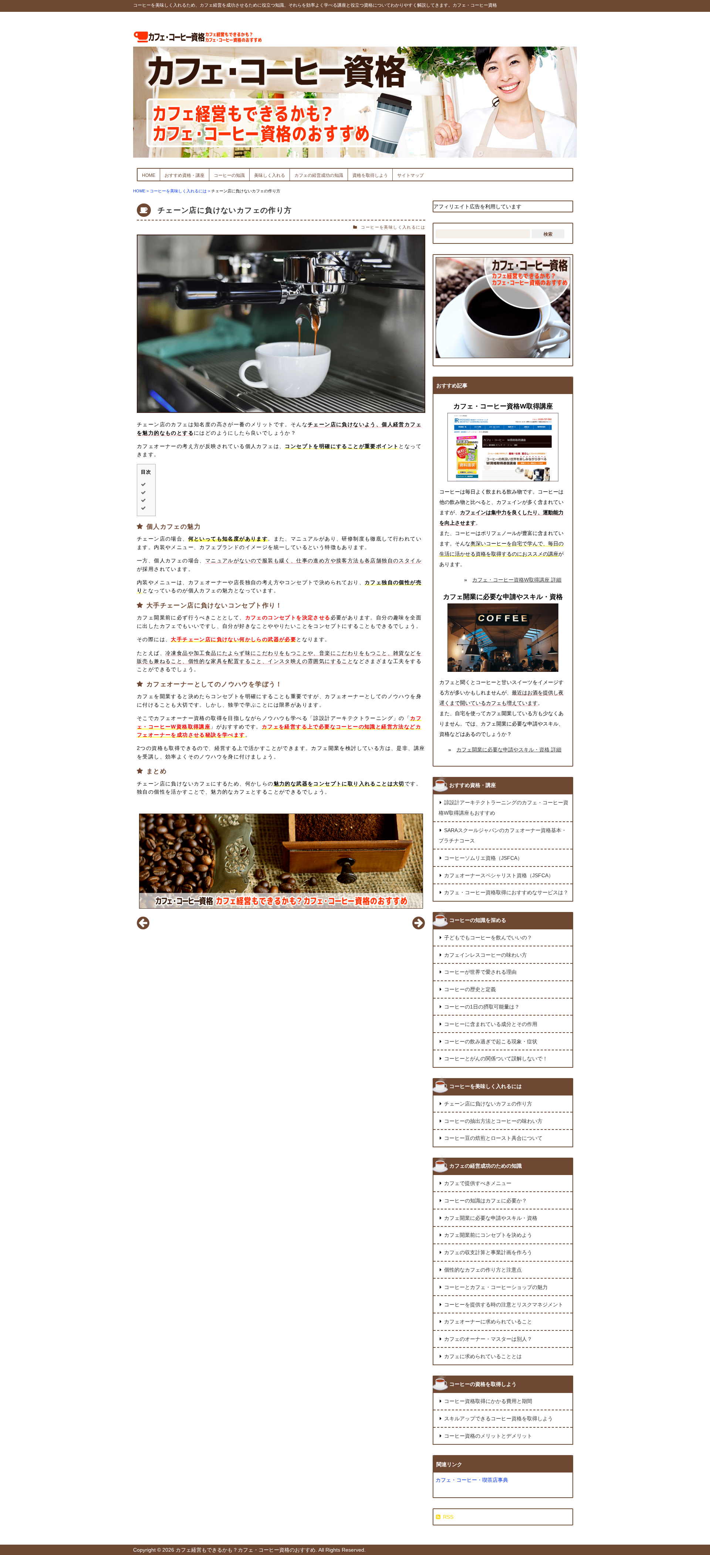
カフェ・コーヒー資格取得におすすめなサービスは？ (506, 892)
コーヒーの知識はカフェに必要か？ (485, 1201)
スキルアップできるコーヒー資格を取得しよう (498, 1418)
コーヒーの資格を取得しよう (483, 1384)
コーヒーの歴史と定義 (470, 989)
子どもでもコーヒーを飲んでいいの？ (488, 937)
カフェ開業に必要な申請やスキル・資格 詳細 (508, 750)
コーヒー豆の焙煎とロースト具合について (493, 1138)
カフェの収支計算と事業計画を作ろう (488, 1252)
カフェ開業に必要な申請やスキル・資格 (490, 1218)
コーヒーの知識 (229, 175)
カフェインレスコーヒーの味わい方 (485, 955)
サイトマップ (410, 175)
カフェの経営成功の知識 (318, 175)
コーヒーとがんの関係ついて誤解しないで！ (496, 1058)
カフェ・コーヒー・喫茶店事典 (472, 1480)
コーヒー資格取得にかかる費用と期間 (488, 1401)
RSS (448, 1517)
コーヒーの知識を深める (477, 920)
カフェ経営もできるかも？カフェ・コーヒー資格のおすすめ (245, 1550)
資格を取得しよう (370, 175)
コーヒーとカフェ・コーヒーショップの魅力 (496, 1287)
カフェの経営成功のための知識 (485, 1166)
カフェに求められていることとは (483, 1356)
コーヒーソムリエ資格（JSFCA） (483, 858)
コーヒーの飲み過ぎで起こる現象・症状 (490, 1041)
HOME (148, 175)
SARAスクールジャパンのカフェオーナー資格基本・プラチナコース (503, 835)
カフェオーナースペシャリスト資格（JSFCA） (499, 875)
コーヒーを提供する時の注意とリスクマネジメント (503, 1304)
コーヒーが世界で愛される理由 (480, 972)
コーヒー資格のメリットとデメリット (488, 1436)
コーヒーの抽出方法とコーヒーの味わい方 (493, 1121)
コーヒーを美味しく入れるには (393, 227)
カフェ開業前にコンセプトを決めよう (488, 1235)
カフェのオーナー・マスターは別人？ (488, 1339)
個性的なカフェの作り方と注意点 (483, 1270)
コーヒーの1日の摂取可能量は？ (482, 1007)
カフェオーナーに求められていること (488, 1322)
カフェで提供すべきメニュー (477, 1183)
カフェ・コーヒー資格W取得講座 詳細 (516, 580)
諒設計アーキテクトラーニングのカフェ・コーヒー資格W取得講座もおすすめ (503, 808)
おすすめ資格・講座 (184, 175)
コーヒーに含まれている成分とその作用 (490, 1024)
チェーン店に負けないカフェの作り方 (225, 210)
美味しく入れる (269, 175)
